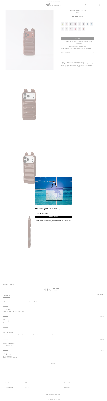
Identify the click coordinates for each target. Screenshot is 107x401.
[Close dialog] (70, 178)
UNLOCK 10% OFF (53, 217)
